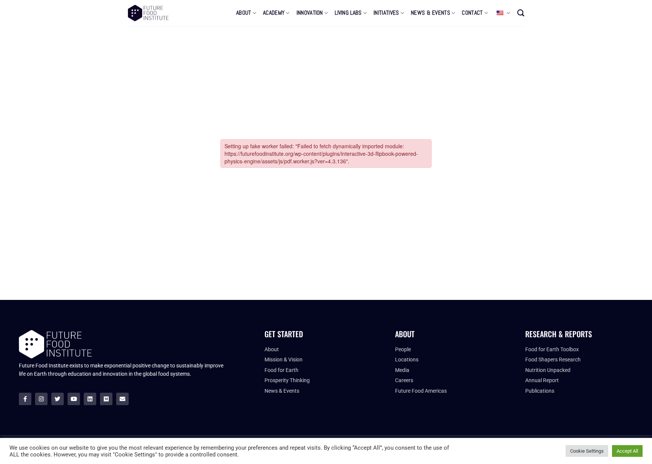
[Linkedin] (90, 399)
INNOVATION (310, 13)
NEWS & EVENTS (430, 13)
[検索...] (520, 13)
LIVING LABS (348, 13)
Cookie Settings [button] (587, 451)
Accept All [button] (627, 451)
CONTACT (472, 13)
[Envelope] (122, 399)
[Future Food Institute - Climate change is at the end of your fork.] (148, 13)
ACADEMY (273, 13)
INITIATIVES (386, 13)
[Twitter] (57, 399)
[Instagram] (41, 399)
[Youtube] (74, 399)
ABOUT (243, 13)
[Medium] (106, 399)
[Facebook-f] (25, 399)
